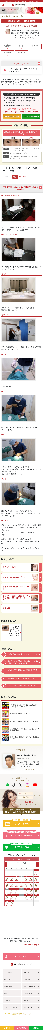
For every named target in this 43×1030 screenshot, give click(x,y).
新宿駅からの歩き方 (31, 945)
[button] (40, 148)
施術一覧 (26, 972)
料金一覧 (7, 979)
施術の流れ (21, 53)
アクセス (7, 1000)
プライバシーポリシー (11, 1007)
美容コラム (27, 1000)
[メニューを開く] (40, 5)
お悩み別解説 (8, 986)
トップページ (8, 972)
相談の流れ (27, 979)
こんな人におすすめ (7, 46)
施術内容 (21, 46)
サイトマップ (28, 1007)
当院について (8, 993)
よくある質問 (28, 993)
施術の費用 (7, 53)
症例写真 (35, 46)
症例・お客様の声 (29, 986)
